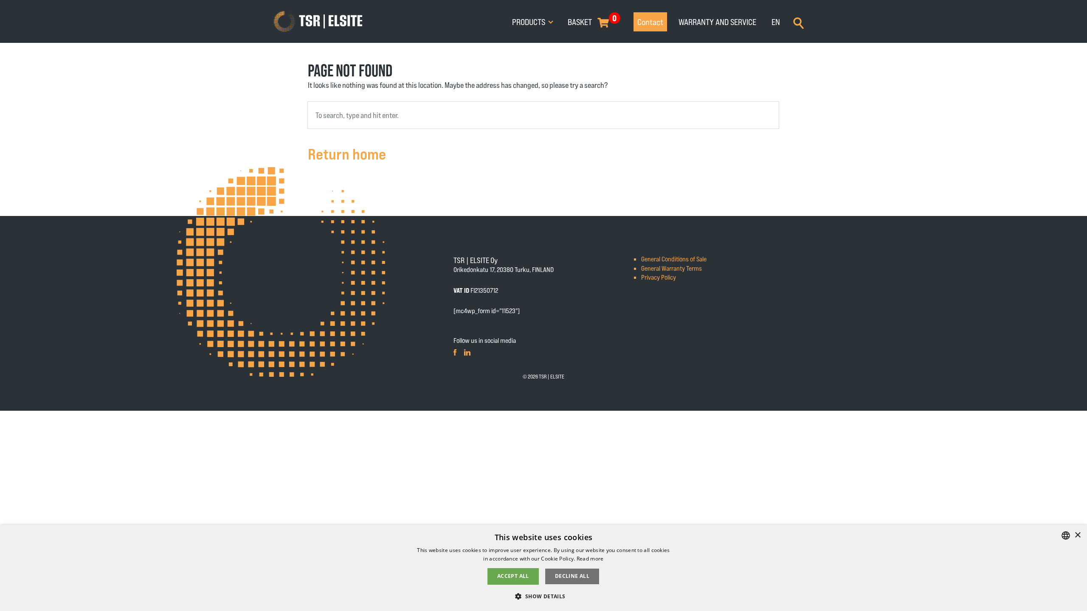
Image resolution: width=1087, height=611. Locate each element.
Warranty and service (717, 22)
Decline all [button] (572, 576)
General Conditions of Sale (674, 259)
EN (776, 22)
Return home (347, 153)
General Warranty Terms (671, 268)
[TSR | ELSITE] (318, 21)
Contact (650, 22)
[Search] (798, 22)
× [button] (1077, 535)
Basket (580, 22)
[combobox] (543, 115)
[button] (543, 596)
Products (529, 22)
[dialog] (543, 568)
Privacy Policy (658, 277)
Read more (590, 558)
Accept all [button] (513, 576)
